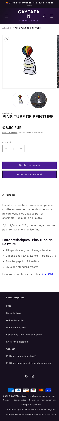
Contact (10, 348)
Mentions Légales (16, 327)
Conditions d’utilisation (45, 414)
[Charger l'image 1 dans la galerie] (20, 100)
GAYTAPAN (16, 396)
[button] (6, 16)
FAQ (8, 306)
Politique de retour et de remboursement (29, 363)
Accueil (7, 28)
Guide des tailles (15, 320)
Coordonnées (20, 400)
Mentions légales (47, 409)
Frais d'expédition (9, 132)
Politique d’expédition (31, 405)
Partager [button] (10, 194)
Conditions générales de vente (21, 409)
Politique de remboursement (42, 400)
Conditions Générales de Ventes (24, 334)
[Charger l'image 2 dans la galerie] (38, 100)
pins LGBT (47, 274)
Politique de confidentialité (21, 356)
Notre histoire (13, 313)
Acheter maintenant (29, 174)
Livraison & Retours (17, 341)
